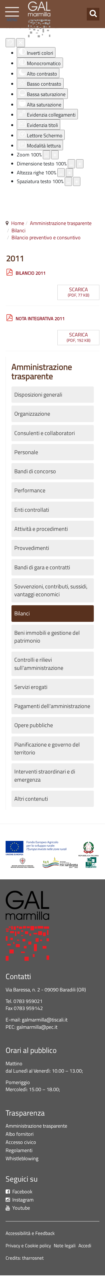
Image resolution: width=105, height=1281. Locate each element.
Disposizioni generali (38, 394)
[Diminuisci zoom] (46, 154)
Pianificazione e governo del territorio (47, 748)
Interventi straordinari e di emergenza (44, 775)
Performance (29, 490)
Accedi (84, 1245)
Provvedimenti (31, 548)
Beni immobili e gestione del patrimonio (47, 637)
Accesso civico (21, 1142)
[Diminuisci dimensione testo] (71, 163)
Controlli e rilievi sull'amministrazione (38, 664)
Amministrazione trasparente (61, 223)
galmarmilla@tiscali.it (44, 1019)
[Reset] (10, 42)
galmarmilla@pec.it (37, 1027)
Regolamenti (19, 1150)
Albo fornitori (20, 1134)
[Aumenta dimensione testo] (79, 163)
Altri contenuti (31, 799)
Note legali (65, 1245)
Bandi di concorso (35, 471)
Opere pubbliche (33, 725)
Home (17, 223)
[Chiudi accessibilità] (20, 42)
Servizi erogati (30, 687)
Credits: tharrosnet (25, 1258)
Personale (26, 452)
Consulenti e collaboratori (44, 433)
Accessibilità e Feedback (30, 1233)
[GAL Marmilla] (39, 19)
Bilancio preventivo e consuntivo (46, 237)
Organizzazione (32, 413)
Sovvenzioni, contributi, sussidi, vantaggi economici (50, 590)
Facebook (21, 1191)
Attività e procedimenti (41, 529)
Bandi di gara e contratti (42, 567)
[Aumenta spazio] (76, 181)
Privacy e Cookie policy (28, 1245)
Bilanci (18, 230)
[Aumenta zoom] (55, 154)
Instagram (22, 1199)
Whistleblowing (23, 1158)
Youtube (20, 1208)
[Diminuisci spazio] (68, 181)
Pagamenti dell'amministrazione (52, 706)
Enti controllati (31, 510)
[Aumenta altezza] (69, 172)
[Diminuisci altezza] (61, 172)
